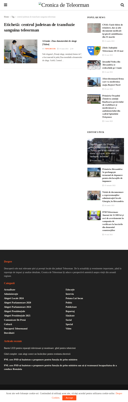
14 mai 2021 (108, 234)
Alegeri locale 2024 (14, 298)
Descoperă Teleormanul (16, 328)
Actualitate (9, 289)
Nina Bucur (50, 49)
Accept (69, 398)
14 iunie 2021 (63, 49)
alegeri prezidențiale (14, 311)
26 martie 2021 (109, 205)
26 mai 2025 (108, 89)
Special (69, 324)
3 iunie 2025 (108, 121)
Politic (69, 302)
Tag (13, 17)
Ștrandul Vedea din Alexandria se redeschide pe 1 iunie (112, 64)
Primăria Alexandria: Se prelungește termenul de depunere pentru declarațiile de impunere (112, 175)
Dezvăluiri (9, 333)
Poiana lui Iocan (74, 298)
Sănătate (70, 315)
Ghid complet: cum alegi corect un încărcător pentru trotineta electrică (37, 354)
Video (68, 328)
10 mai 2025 (108, 55)
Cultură (8, 324)
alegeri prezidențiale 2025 (17, 315)
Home (6, 17)
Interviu (70, 294)
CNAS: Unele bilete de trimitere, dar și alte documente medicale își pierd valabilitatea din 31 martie (112, 30)
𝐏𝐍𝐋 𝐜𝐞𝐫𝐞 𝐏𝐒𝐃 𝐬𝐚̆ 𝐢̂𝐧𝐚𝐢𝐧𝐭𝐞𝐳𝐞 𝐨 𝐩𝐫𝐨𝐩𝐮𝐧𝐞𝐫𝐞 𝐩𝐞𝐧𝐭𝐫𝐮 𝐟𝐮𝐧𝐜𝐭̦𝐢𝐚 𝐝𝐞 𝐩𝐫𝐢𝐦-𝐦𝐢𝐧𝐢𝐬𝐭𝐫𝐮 (40, 359)
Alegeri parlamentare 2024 (17, 307)
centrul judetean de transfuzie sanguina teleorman (36, 17)
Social (69, 320)
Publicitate (71, 307)
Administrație (11, 294)
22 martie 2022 (109, 41)
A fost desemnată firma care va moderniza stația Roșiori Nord (113, 81)
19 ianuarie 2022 (110, 185)
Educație (70, 289)
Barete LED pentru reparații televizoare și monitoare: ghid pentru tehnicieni (40, 348)
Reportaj (70, 311)
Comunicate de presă (15, 320)
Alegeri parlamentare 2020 (17, 302)
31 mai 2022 (108, 72)
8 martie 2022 (96, 161)
